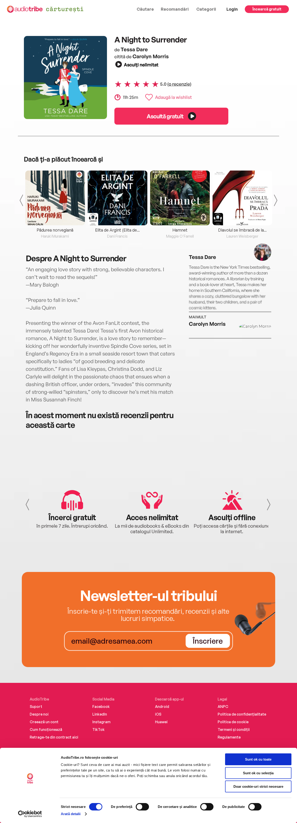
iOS (158, 714)
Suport (36, 706)
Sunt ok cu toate (258, 759)
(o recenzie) (179, 84)
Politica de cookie (233, 722)
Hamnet (179, 229)
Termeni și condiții (234, 729)
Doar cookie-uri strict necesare (258, 786)
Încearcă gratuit (266, 9)
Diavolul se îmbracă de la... (242, 229)
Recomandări (175, 9)
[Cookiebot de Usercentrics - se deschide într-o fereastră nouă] (30, 813)
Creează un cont (44, 722)
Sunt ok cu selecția (258, 773)
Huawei (161, 722)
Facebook (101, 706)
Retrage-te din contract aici (54, 737)
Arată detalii (71, 814)
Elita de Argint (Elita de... (117, 229)
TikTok (98, 729)
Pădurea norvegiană (55, 229)
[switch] (142, 806)
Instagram (101, 722)
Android (162, 706)
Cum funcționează (46, 729)
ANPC (223, 706)
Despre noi (39, 714)
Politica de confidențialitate (242, 714)
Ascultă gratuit (165, 116)
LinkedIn (99, 714)
